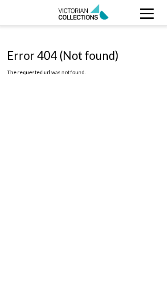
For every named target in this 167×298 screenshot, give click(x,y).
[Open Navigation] (146, 12)
